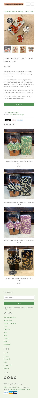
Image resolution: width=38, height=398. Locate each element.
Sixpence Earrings (13, 112)
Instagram (12, 377)
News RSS (15, 377)
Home (5, 341)
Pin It (14, 120)
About (5, 335)
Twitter (5, 377)
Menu (28, 4)
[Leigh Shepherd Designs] (14, 4)
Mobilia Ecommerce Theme (12, 387)
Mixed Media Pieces (10, 317)
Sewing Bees (8, 320)
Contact (6, 338)
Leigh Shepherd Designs (16, 115)
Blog (5, 362)
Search (6, 353)
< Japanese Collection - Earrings (13, 11)
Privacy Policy (8, 365)
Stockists (6, 368)
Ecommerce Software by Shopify (20, 389)
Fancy (20, 120)
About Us (6, 356)
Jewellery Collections (10, 323)
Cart (32, 4)
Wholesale (7, 359)
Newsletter (7, 344)
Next (32, 11)
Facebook (8, 377)
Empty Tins (7, 329)
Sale (5, 332)
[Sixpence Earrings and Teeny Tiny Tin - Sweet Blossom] (19, 29)
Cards (5, 326)
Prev (27, 11)
